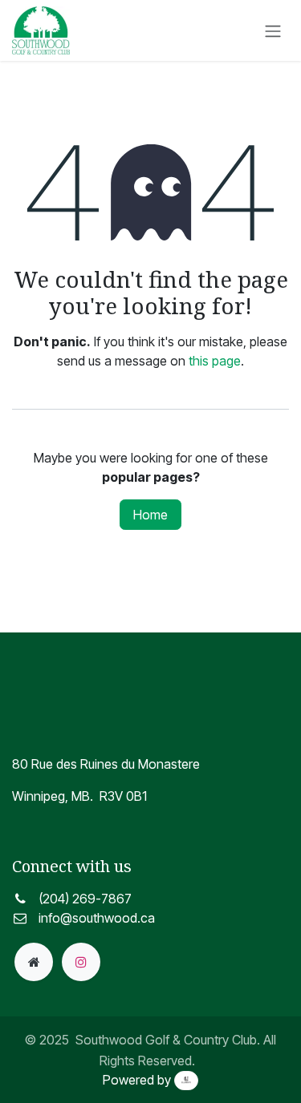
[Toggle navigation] (273, 30)
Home (150, 515)
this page (215, 361)
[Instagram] (81, 962)
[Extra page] (33, 962)
